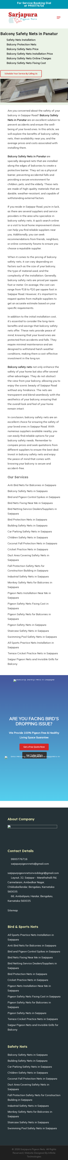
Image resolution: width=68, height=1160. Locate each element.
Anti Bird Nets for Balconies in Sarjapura (32, 485)
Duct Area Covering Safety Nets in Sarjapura (28, 558)
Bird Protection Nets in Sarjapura (27, 519)
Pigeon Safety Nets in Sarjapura (27, 624)
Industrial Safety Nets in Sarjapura (28, 576)
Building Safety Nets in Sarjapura (27, 525)
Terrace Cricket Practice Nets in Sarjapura (33, 653)
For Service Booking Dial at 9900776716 (34, 4)
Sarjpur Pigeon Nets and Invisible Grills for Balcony (33, 662)
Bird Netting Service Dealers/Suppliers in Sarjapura (32, 511)
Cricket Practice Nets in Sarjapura (28, 549)
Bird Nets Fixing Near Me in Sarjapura (30, 503)
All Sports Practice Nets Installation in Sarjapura (31, 645)
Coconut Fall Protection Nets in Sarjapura (32, 543)
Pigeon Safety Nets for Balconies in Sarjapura (29, 616)
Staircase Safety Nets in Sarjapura (28, 630)
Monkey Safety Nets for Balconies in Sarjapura (30, 585)
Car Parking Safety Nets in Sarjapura (30, 531)
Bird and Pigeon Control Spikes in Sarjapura (34, 497)
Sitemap (13, 910)
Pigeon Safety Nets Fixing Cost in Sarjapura (28, 606)
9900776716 (18, 859)
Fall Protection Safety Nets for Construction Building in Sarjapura (28, 568)
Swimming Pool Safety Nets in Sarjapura (32, 636)
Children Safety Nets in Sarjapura (28, 537)
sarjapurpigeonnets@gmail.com (29, 863)
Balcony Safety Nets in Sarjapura (28, 491)
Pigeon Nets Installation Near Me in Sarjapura (29, 595)
